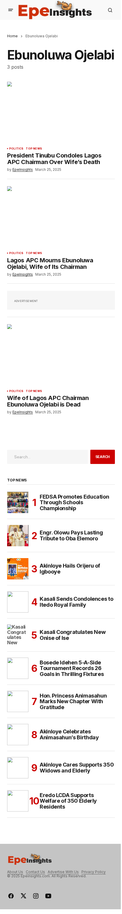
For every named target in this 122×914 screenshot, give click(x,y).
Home (12, 36)
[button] (10, 10)
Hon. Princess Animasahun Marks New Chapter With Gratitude (73, 702)
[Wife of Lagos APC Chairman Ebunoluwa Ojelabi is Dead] (61, 354)
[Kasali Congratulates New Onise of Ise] (17, 635)
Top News (34, 148)
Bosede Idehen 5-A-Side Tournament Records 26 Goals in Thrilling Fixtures (72, 668)
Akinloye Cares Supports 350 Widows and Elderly (77, 768)
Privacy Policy (93, 872)
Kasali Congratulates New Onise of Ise (72, 635)
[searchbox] (47, 457)
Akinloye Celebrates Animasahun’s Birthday (69, 734)
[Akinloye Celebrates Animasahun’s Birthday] (17, 734)
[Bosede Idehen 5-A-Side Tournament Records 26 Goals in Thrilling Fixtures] (17, 668)
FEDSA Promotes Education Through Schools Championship (74, 503)
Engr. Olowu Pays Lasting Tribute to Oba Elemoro (71, 535)
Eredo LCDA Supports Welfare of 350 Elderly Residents (68, 801)
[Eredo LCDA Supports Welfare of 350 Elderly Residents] (17, 801)
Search (102, 456)
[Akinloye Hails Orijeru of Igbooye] (17, 568)
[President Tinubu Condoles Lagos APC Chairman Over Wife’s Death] (61, 112)
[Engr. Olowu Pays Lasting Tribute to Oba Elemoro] (17, 535)
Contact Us (35, 872)
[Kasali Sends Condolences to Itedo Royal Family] (17, 602)
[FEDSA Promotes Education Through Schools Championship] (17, 502)
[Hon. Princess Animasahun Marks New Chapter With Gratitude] (17, 701)
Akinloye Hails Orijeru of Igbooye (70, 569)
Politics (16, 148)
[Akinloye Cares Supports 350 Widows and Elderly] (17, 767)
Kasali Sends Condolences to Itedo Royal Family (76, 602)
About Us (15, 872)
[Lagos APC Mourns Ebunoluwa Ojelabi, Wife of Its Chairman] (61, 216)
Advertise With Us (63, 872)
